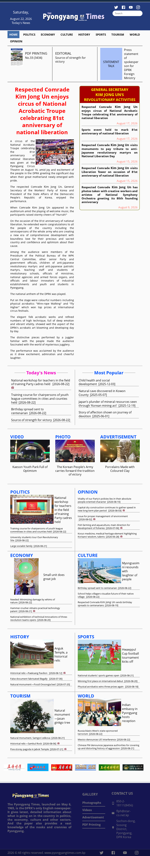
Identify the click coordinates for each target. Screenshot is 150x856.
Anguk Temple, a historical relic (61, 654)
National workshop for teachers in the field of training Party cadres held (63, 510)
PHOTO (63, 437)
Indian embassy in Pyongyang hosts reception (130, 713)
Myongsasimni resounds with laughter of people (130, 571)
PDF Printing (91, 825)
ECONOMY (48, 34)
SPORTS (101, 34)
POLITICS (29, 34)
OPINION (16, 41)
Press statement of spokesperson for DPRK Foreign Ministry (131, 64)
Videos (87, 810)
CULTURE (67, 34)
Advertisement (93, 817)
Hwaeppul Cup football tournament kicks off (130, 655)
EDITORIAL (63, 53)
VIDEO (17, 437)
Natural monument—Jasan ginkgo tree (62, 716)
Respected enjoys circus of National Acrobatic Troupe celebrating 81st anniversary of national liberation (42, 111)
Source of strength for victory (70, 60)
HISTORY (84, 34)
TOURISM (117, 34)
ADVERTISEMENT (118, 437)
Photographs (91, 803)
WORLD (135, 34)
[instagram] (136, 852)
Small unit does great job (54, 577)
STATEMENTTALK (111, 64)
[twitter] (101, 852)
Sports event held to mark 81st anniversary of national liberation (110, 131)
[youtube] (125, 852)
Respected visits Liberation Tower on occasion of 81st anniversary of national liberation (110, 171)
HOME (13, 34)
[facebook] (113, 852)
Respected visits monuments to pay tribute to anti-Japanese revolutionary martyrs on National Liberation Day (110, 150)
